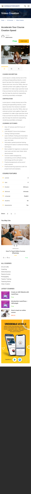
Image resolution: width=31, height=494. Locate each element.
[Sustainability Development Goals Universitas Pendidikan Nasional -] (10, 6)
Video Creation (20, 20)
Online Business (6, 271)
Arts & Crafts (5, 267)
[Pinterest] (15, 213)
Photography (5, 276)
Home (2, 20)
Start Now (24, 41)
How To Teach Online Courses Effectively (15, 252)
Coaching (4, 269)
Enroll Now (15, 234)
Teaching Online (6, 281)
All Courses (10, 20)
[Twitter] (11, 213)
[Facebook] (7, 213)
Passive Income (5, 274)
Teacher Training (6, 279)
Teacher (7, 35)
